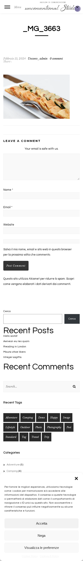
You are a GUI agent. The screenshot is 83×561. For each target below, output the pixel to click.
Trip (46, 437)
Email (7, 207)
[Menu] (7, 10)
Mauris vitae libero (14, 351)
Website (8, 224)
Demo (41, 417)
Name (8, 189)
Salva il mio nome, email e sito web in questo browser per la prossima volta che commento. (37, 252)
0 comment (56, 58)
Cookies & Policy (49, 556)
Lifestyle (10, 427)
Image (66, 417)
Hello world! (10, 336)
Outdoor (25, 427)
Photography (54, 427)
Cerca (7, 311)
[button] (76, 478)
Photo (38, 427)
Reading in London (14, 346)
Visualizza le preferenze (41, 548)
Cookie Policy (30, 556)
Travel (35, 437)
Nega (41, 535)
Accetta (41, 523)
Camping (28, 417)
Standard (11, 437)
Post (69, 427)
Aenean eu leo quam (16, 341)
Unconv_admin (38, 58)
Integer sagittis (12, 357)
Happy (54, 417)
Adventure (11, 417)
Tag (24, 437)
